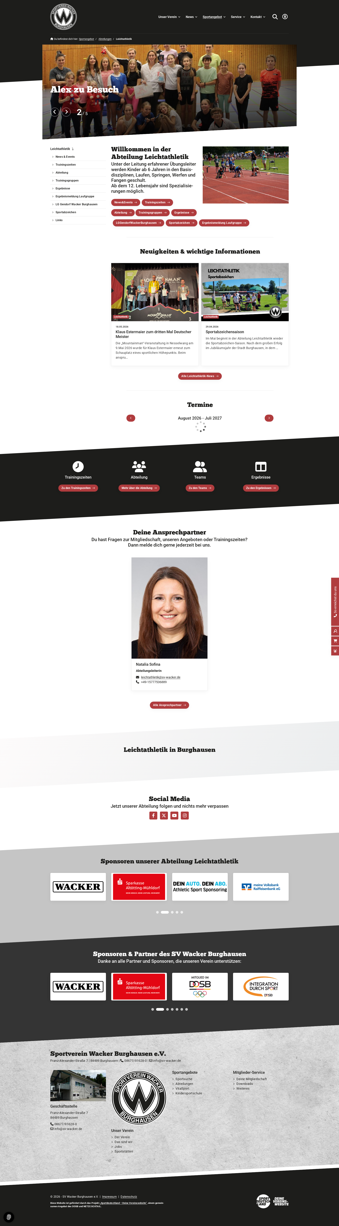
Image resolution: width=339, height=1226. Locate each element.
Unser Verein (167, 17)
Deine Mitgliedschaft (251, 1079)
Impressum (109, 1196)
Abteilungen (105, 39)
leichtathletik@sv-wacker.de (160, 677)
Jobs (118, 1146)
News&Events (123, 202)
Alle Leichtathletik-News (197, 376)
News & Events (65, 156)
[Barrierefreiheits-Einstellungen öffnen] (285, 17)
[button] (157, 912)
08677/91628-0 (135, 1060)
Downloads (244, 1084)
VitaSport (182, 1088)
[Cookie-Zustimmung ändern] (9, 1217)
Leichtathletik (60, 149)
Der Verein (122, 1137)
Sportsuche (184, 1079)
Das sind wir (123, 1142)
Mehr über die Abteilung (137, 487)
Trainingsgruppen (150, 212)
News (190, 17)
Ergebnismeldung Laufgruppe (222, 222)
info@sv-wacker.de (166, 1060)
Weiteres (242, 1088)
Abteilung (120, 212)
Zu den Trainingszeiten (76, 487)
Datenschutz (129, 1196)
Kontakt (256, 17)
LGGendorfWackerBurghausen (136, 222)
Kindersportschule (189, 1093)
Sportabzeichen (179, 222)
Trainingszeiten (155, 202)
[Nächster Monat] (269, 418)
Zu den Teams (198, 487)
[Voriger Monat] (130, 418)
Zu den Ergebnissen (258, 487)
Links (59, 220)
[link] (155, 314)
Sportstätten (124, 1151)
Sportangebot (212, 17)
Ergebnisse (181, 212)
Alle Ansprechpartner (167, 705)
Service (236, 17)
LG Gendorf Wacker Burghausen (77, 204)
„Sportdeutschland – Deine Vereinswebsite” (123, 1203)
